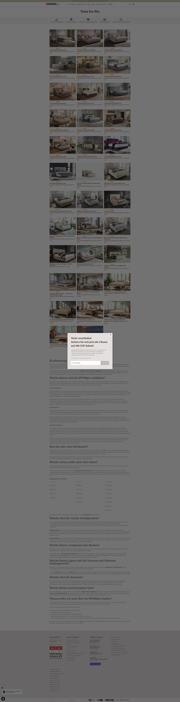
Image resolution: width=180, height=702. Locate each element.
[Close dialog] (110, 335)
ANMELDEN (105, 363)
